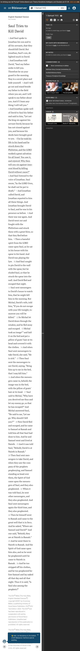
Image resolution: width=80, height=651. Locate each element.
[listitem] (62, 69)
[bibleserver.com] (17, 8)
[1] (23, 332)
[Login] (74, 8)
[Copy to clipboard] (58, 20)
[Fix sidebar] (43, 14)
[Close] (38, 635)
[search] (46, 8)
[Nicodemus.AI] (4, 641)
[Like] (47, 20)
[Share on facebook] (51, 20)
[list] (62, 73)
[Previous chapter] (4, 646)
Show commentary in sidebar (60, 65)
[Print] (61, 20)
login (68, 30)
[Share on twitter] (54, 20)
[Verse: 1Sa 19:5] (61, 15)
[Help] (76, 20)
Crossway (13, 19)
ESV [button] (62, 8)
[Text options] (69, 8)
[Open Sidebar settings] (73, 20)
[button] (78, 2)
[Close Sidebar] (43, 333)
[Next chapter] (37, 646)
